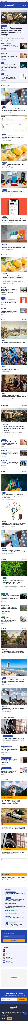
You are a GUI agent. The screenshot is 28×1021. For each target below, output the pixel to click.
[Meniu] (2, 5)
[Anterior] (3, 17)
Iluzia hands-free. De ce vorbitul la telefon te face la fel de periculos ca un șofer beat (15, 912)
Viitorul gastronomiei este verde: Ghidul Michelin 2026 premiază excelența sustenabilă (9, 620)
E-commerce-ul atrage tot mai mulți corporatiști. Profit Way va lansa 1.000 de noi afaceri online (9, 311)
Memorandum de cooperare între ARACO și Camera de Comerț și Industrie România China (9, 291)
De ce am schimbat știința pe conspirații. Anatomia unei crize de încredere (9, 47)
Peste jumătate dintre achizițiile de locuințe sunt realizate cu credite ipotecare (9, 464)
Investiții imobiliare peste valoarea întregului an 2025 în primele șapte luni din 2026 (9, 453)
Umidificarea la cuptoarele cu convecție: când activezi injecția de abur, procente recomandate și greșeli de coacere (9, 750)
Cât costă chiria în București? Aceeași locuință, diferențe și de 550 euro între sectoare (9, 56)
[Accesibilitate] (25, 1013)
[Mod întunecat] (26, 5)
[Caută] (23, 5)
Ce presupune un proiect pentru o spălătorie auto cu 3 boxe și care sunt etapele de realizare (9, 771)
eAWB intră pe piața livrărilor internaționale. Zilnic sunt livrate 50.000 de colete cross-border (9, 301)
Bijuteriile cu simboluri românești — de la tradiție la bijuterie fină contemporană (10, 761)
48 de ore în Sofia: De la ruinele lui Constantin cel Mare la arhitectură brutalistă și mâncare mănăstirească (15, 919)
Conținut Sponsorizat (10, 892)
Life (2, 43)
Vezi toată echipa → (14, 965)
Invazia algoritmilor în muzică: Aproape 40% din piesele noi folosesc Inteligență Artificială (8, 77)
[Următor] (24, 17)
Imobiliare (4, 25)
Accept (9, 1018)
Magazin (7, 910)
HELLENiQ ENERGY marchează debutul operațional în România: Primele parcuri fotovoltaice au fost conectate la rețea (9, 609)
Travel (7, 916)
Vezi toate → (24, 254)
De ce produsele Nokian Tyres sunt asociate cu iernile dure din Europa (15, 894)
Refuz (3, 1018)
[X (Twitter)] (26, 1)
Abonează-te (14, 940)
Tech (3, 63)
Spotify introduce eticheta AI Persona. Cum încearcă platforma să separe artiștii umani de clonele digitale (10, 67)
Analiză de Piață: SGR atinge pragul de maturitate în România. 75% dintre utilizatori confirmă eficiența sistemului (10, 597)
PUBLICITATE (14, 977)
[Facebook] (24, 1)
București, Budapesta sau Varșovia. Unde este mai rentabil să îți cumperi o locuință (11, 31)
